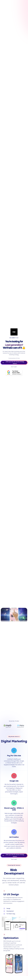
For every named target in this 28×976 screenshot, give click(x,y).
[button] (14, 362)
